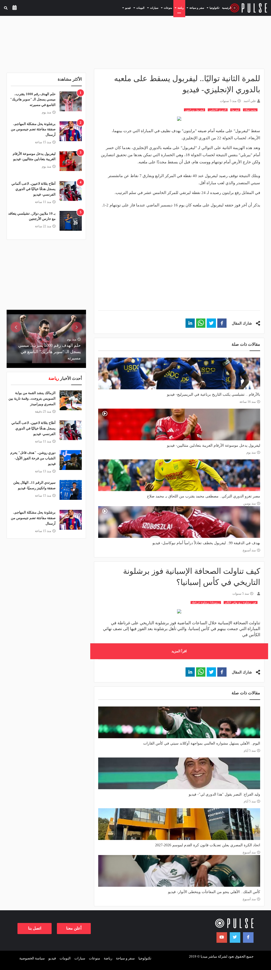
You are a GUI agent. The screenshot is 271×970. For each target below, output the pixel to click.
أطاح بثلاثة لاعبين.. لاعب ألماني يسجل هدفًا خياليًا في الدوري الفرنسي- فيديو (33, 189)
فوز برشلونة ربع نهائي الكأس (240, 602)
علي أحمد (249, 101)
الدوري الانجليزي (217, 109)
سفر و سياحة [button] (194, 7)
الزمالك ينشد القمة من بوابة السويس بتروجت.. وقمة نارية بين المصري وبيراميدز (32, 398)
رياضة (108, 958)
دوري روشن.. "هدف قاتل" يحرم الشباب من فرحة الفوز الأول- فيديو (33, 458)
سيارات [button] (152, 7)
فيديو (52, 958)
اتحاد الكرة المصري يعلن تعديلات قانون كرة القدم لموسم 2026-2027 (207, 845)
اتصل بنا (34, 928)
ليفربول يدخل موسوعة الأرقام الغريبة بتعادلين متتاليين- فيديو (213, 445)
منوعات (94, 958)
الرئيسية (226, 7)
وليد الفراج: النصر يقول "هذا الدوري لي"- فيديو (224, 794)
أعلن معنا (74, 928)
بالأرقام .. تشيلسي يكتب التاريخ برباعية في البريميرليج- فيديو (213, 394)
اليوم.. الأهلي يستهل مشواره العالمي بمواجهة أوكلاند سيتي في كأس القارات (201, 743)
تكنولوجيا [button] (212, 7)
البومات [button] (138, 7)
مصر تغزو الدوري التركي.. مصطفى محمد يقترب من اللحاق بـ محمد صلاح (203, 496)
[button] (222, 323)
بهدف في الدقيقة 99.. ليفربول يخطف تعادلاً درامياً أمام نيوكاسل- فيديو (206, 543)
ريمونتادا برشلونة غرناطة (206, 602)
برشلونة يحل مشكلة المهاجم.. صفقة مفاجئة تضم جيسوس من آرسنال (33, 129)
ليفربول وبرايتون (194, 109)
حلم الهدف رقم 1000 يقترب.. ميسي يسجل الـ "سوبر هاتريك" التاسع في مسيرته (33, 99)
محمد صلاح (250, 109)
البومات (65, 958)
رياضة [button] (178, 7)
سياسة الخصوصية (32, 958)
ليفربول (235, 109)
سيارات (79, 958)
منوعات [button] (166, 7)
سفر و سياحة (125, 958)
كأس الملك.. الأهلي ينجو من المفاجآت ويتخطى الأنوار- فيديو (214, 892)
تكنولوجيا (144, 958)
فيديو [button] (126, 7)
